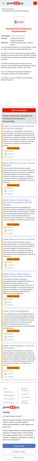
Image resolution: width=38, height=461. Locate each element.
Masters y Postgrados (25, 389)
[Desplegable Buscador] (35, 3)
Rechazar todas (19, 451)
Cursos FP (24, 394)
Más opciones (19, 457)
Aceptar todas (19, 446)
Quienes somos (8, 392)
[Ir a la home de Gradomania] (15, 3)
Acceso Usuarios (9, 399)
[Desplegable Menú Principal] (3, 3)
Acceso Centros (9, 402)
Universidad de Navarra (17, 36)
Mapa (5, 388)
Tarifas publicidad (9, 395)
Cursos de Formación (24, 402)
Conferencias (25, 397)
